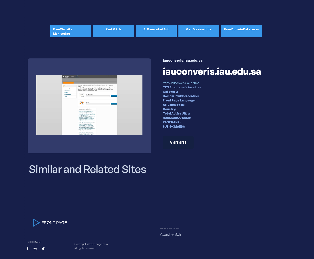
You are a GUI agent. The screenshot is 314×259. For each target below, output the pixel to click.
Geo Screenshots (198, 29)
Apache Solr (171, 234)
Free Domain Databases (241, 29)
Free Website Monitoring (62, 31)
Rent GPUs (113, 29)
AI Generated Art (156, 29)
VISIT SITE (178, 142)
